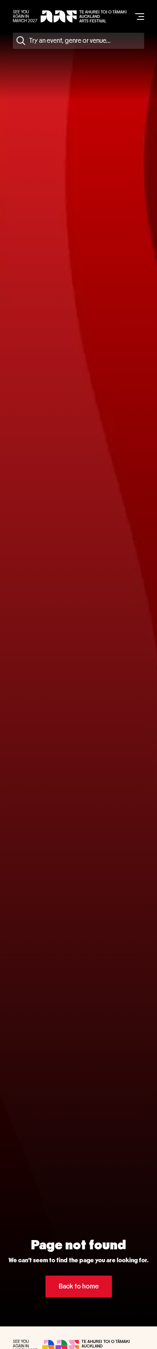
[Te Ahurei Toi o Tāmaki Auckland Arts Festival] (83, 16)
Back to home (79, 1286)
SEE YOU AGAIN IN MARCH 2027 (25, 16)
